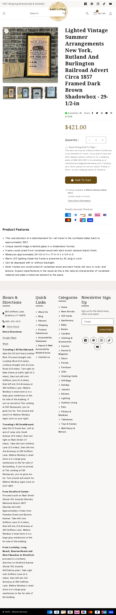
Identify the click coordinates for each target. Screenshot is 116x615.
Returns (42, 320)
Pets (63, 407)
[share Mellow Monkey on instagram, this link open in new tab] (102, 113)
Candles (65, 333)
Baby (64, 325)
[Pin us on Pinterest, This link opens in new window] (92, 4)
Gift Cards (66, 316)
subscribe (105, 329)
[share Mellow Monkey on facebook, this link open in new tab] (92, 113)
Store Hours (13, 326)
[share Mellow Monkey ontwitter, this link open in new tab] (97, 113)
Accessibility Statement (44, 339)
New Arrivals (68, 311)
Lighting (65, 398)
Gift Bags (66, 380)
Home (64, 307)
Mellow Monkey (19, 612)
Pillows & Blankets (65, 413)
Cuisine (65, 346)
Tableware (67, 419)
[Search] (63, 13)
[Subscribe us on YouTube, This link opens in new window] (97, 347)
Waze (5, 343)
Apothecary (67, 320)
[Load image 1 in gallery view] (9, 93)
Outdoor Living (69, 402)
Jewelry (65, 389)
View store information (79, 200)
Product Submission (42, 331)
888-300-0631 (13, 321)
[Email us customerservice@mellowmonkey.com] (107, 113)
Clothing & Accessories (65, 340)
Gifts (63, 372)
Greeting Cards (69, 376)
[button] (4, 13)
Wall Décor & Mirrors (67, 430)
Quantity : (72, 140)
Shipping (43, 325)
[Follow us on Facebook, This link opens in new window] (85, 4)
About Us (43, 312)
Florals (64, 363)
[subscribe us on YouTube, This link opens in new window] (110, 4)
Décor (64, 358)
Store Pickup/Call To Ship (82, 147)
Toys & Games (69, 424)
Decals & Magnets (65, 352)
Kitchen (65, 394)
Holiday (65, 385)
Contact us (44, 357)
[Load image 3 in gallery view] (37, 93)
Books (64, 329)
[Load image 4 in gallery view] (51, 93)
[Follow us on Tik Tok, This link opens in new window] (104, 4)
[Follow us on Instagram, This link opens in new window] (98, 4)
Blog (40, 316)
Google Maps (10, 337)
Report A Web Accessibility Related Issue (44, 349)
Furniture (66, 367)
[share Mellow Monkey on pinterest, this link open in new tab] (111, 113)
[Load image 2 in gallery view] (23, 93)
